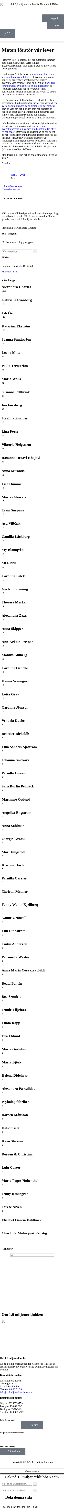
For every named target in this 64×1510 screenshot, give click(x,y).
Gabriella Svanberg (17, 300)
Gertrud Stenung (15, 589)
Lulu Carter (11, 1167)
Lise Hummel (12, 484)
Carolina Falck (13, 576)
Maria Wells (11, 379)
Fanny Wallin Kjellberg (20, 904)
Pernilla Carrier (14, 878)
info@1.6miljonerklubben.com (16, 1392)
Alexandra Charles (12, 198)
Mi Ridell (9, 563)
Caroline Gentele (15, 668)
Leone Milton (12, 352)
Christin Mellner (15, 891)
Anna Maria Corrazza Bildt (23, 970)
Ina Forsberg (12, 405)
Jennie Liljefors (14, 1010)
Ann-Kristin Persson (17, 642)
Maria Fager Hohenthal (20, 1181)
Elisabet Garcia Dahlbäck (22, 1220)
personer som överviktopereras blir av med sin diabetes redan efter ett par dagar (28, 129)
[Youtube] (31, 1438)
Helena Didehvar (15, 1075)
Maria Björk (11, 1062)
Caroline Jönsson (15, 707)
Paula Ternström (15, 366)
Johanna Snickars (15, 760)
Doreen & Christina (17, 1154)
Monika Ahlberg (14, 655)
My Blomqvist (12, 550)
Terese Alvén (12, 1207)
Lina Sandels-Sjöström (19, 747)
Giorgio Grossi (13, 839)
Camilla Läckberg (16, 536)
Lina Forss (10, 431)
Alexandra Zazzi (14, 615)
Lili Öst (7, 313)
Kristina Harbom (15, 865)
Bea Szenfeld (11, 996)
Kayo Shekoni (12, 1141)
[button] (32, 42)
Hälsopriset (10, 1128)
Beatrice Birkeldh (15, 734)
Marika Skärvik (14, 497)
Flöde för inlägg (10, 271)
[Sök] (35, 251)
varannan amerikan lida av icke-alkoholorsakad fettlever (29, 75)
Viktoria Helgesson (16, 444)
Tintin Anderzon (14, 944)
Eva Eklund (11, 1036)
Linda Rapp (11, 1023)
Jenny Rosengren (15, 1194)
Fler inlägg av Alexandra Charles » (20, 227)
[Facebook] (4, 1438)
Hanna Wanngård (15, 681)
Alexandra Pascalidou (18, 1088)
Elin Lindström (13, 931)
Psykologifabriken (16, 1102)
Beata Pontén (12, 983)
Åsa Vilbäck (11, 523)
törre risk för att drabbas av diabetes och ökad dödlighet (28, 84)
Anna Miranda (13, 471)
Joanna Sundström (16, 339)
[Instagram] (13, 1438)
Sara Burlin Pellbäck (18, 786)
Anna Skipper (12, 628)
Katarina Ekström (16, 326)
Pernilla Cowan (14, 773)
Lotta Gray (10, 694)
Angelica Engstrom (16, 812)
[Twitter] (22, 1438)
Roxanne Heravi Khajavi (21, 458)
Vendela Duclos (13, 720)
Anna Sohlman (13, 826)
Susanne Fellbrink (16, 392)
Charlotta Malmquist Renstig (24, 1233)
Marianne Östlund (16, 799)
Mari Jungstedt (13, 852)
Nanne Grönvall (14, 918)
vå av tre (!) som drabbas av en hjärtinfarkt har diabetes (29, 104)
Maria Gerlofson (15, 1049)
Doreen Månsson (15, 1115)
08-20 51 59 (15, 1389)
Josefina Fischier (15, 418)
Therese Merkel (14, 602)
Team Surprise (13, 510)
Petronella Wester (15, 957)
